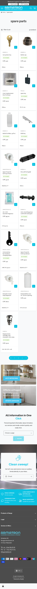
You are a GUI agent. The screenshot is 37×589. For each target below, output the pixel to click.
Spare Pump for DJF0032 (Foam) (7, 172)
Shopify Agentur (15, 577)
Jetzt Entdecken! (11, 378)
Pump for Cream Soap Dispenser (7, 294)
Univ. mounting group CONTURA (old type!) (27, 212)
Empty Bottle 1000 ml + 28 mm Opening (26, 294)
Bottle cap (23, 55)
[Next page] (26, 358)
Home (3, 12)
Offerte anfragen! (12, 401)
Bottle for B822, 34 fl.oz (9, 133)
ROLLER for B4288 (26, 172)
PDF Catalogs (24, 4)
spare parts (10, 12)
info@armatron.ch (6, 552)
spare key (23, 93)
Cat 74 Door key (7, 55)
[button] (2, 8)
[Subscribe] (31, 476)
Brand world (14, 4)
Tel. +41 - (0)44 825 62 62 (8, 547)
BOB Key (23, 133)
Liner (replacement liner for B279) (8, 94)
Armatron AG (20, 576)
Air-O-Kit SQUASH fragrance (8, 212)
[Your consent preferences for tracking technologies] (2, 586)
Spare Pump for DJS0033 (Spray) (25, 252)
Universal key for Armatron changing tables (7, 253)
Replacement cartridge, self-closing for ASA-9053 (8, 335)
